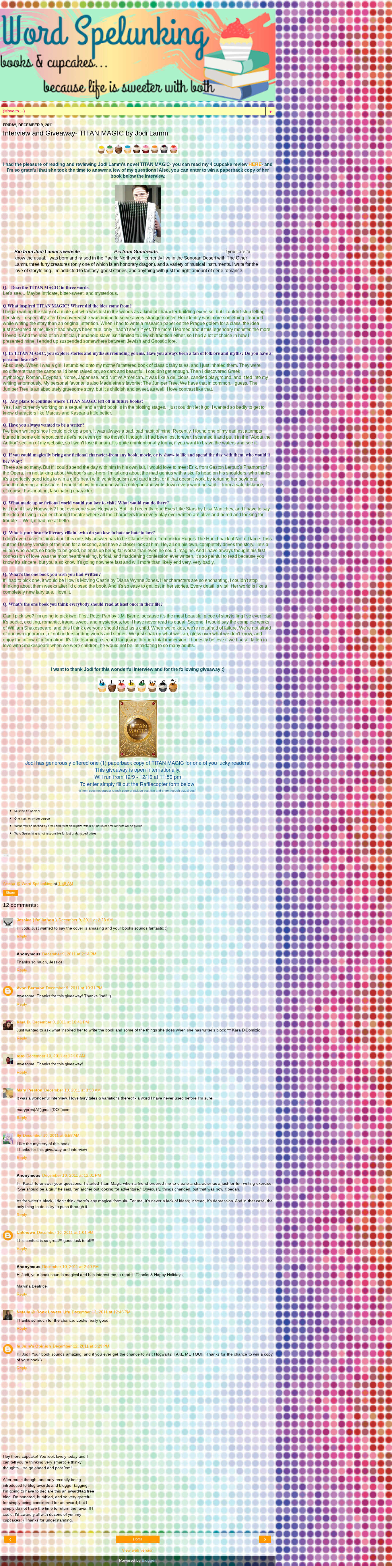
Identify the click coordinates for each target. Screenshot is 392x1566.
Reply (22, 936)
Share (10, 893)
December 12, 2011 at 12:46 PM (101, 1312)
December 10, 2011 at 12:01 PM (71, 1175)
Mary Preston (29, 1090)
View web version (138, 1550)
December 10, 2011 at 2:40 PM (70, 1266)
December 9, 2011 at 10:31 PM (74, 988)
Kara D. (24, 1022)
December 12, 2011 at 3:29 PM (81, 1346)
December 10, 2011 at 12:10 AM (55, 1056)
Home (138, 1539)
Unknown (26, 1232)
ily (19, 1135)
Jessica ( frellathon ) (37, 919)
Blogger (149, 1560)
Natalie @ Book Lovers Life (43, 1312)
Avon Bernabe (30, 988)
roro (21, 1056)
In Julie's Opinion (34, 1346)
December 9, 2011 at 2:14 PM (69, 954)
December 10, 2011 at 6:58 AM (51, 1135)
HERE (255, 164)
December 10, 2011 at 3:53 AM (72, 1090)
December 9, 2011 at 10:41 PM (60, 1022)
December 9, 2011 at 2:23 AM (86, 919)
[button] (6, 855)
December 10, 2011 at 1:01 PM (65, 1232)
